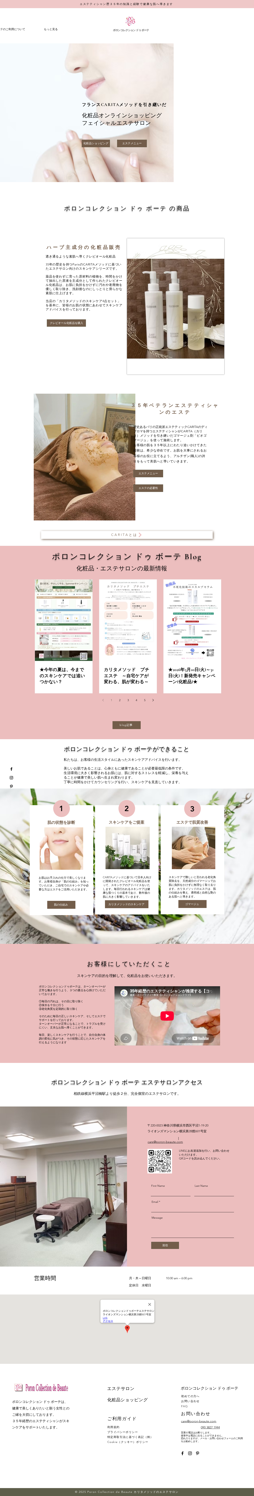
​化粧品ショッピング (127, 1399)
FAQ (184, 1406)
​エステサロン (121, 1388)
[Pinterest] (11, 786)
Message (157, 1217)
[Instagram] (11, 777)
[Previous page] (103, 700)
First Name (158, 1185)
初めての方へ (190, 1396)
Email (155, 1201)
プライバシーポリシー (122, 1432)
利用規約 (113, 1427)
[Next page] (153, 700)
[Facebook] (11, 769)
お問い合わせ (190, 1401)
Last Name (201, 1185)
